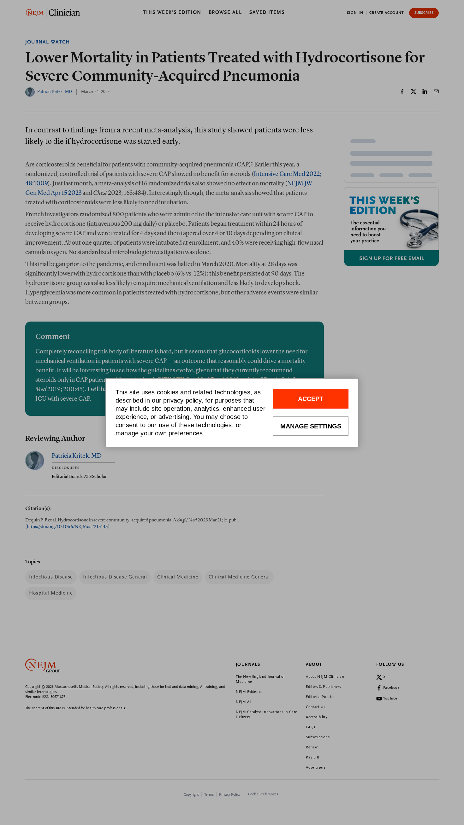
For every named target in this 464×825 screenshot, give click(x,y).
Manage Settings (310, 426)
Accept (310, 398)
